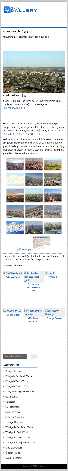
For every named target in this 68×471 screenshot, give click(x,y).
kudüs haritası (13, 314)
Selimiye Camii (13, 277)
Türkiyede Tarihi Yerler (17, 432)
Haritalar (10, 401)
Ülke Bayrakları (13, 447)
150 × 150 (55, 130)
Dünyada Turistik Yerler (18, 386)
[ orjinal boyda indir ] (14, 107)
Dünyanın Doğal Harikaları (19, 391)
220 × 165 (22, 134)
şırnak (46, 36)
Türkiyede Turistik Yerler (18, 437)
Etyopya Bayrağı (54, 318)
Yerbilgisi (41, 466)
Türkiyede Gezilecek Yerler (19, 427)
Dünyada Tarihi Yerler (17, 381)
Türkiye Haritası (14, 422)
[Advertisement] (35, 22)
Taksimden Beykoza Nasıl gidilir (33, 287)
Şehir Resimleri (13, 411)
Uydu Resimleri (13, 457)
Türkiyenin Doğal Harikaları (20, 442)
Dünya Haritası (13, 371)
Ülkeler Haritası (13, 452)
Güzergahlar (12, 396)
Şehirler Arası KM (15, 417)
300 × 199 (8, 134)
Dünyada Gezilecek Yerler (19, 376)
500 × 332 (35, 134)
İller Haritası (12, 406)
